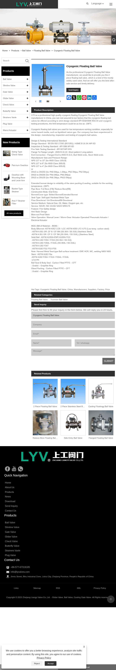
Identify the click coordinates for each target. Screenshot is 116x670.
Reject (37, 663)
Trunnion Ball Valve (59, 300)
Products (15, 50)
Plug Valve (7, 124)
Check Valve (8, 104)
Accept (51, 663)
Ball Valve (26, 50)
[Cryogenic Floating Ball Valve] (40, 101)
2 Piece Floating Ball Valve (45, 406)
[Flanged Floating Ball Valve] (101, 422)
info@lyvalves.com (20, 572)
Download (10, 501)
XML (79, 588)
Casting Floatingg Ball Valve (100, 406)
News (8, 496)
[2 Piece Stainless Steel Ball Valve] (73, 390)
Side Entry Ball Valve (73, 438)
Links (16, 588)
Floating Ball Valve (42, 50)
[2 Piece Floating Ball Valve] (45, 390)
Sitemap (37, 588)
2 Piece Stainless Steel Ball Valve (74, 406)
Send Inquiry (73, 90)
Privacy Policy (44, 658)
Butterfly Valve (9, 111)
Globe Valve (8, 98)
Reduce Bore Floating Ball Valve (46, 438)
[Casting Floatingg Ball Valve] (101, 390)
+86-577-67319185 (20, 567)
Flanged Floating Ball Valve (101, 438)
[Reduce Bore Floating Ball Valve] (45, 422)
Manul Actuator (9, 130)
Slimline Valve (9, 85)
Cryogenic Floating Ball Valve (67, 50)
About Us (9, 487)
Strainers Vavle (9, 117)
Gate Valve (8, 92)
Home (5, 50)
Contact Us (10, 510)
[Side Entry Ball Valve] (73, 422)
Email (87, 667)
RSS (58, 588)
